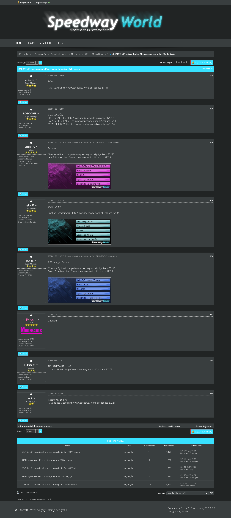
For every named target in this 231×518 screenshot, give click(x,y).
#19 (211, 201)
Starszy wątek (26, 426)
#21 (211, 314)
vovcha (192, 485)
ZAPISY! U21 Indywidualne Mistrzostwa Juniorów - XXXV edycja (50, 468)
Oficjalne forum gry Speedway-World (33, 54)
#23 (211, 393)
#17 (211, 109)
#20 (211, 256)
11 (149, 452)
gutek (29, 260)
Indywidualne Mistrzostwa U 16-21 (73, 54)
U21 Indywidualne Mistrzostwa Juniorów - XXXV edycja (47, 460)
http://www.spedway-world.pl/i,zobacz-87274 (92, 124)
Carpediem (194, 453)
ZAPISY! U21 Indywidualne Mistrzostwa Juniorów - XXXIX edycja (51, 484)
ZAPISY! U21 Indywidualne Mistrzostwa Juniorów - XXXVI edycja (51, 452)
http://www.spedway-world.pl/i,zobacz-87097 (91, 117)
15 (149, 484)
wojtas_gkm (129, 452)
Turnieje (54, 54)
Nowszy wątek (43, 426)
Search (31, 43)
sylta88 (29, 205)
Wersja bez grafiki (57, 510)
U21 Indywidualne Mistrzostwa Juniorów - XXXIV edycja (47, 476)
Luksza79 (29, 365)
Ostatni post (184, 453)
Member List (46, 43)
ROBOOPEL (29, 113)
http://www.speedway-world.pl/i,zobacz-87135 (87, 157)
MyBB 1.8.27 (208, 508)
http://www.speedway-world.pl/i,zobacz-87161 (84, 87)
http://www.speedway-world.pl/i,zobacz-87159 (89, 271)
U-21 (92, 54)
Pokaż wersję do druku (29, 492)
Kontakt (23, 510)
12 (149, 468)
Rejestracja (41, 2)
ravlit (30, 398)
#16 (211, 75)
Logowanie (25, 2)
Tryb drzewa (207, 68)
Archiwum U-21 (102, 54)
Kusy (191, 469)
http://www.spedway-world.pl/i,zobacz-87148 (94, 120)
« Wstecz (30, 63)
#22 (211, 360)
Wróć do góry (37, 510)
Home (19, 43)
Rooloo (185, 511)
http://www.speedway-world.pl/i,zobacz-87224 (91, 402)
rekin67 (29, 80)
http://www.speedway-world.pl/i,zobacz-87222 (91, 154)
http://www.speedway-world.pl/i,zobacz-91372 (88, 369)
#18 (211, 142)
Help (60, 43)
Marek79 (30, 146)
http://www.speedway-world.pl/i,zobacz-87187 (95, 212)
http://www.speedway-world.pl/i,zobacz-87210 (92, 268)
